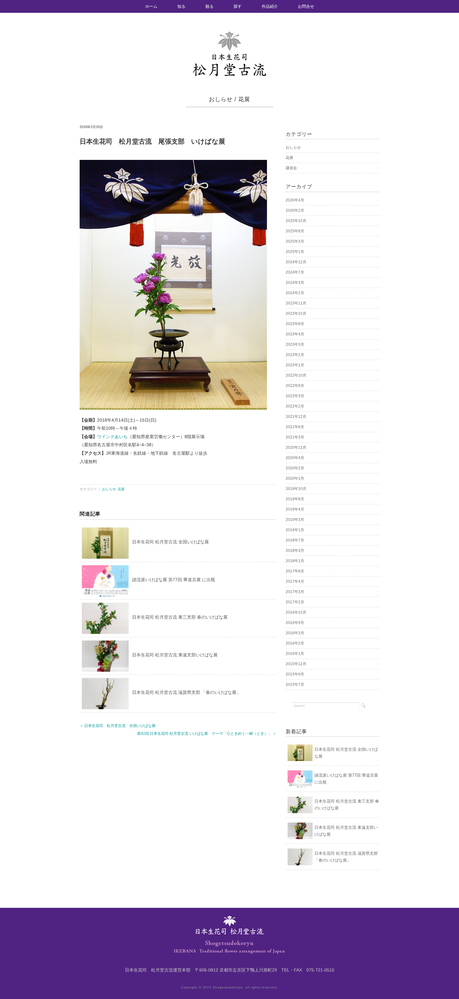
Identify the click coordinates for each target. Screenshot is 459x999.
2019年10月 (296, 489)
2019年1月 (295, 530)
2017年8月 (295, 571)
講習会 (291, 168)
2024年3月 (295, 282)
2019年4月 (295, 509)
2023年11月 (296, 303)
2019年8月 (295, 499)
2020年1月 (295, 478)
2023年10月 (296, 313)
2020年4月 (295, 458)
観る (209, 6)
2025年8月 (295, 231)
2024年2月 (295, 293)
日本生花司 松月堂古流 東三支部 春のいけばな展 (180, 617)
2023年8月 (295, 324)
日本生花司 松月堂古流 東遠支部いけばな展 (175, 654)
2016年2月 (295, 643)
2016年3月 (295, 633)
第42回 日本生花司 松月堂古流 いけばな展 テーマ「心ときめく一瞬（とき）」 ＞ (206, 733)
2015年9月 (295, 674)
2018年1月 (295, 561)
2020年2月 (295, 468)
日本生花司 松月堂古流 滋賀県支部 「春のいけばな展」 (186, 692)
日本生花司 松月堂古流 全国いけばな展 (170, 541)
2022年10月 (296, 375)
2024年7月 (295, 272)
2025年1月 (295, 252)
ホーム (151, 6)
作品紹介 (270, 6)
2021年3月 (295, 437)
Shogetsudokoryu (228, 987)
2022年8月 (295, 385)
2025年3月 (295, 241)
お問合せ (306, 6)
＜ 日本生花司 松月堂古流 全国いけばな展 (117, 726)
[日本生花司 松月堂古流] (229, 34)
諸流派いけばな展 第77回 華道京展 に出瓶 (173, 579)
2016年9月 (295, 623)
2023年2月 (295, 355)
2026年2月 (295, 210)
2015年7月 (295, 684)
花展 (244, 99)
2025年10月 (296, 221)
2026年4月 (295, 200)
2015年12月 (296, 664)
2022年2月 (295, 406)
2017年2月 (295, 602)
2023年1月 (295, 365)
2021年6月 (295, 427)
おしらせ (221, 99)
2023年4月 (295, 334)
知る (181, 6)
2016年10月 (296, 612)
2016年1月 (295, 653)
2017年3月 (295, 592)
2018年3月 (295, 550)
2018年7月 (295, 540)
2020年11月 (296, 447)
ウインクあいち (112, 436)
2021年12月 (296, 416)
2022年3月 (295, 396)
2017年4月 (295, 581)
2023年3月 (295, 344)
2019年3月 (295, 519)
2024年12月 (296, 262)
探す (238, 6)
